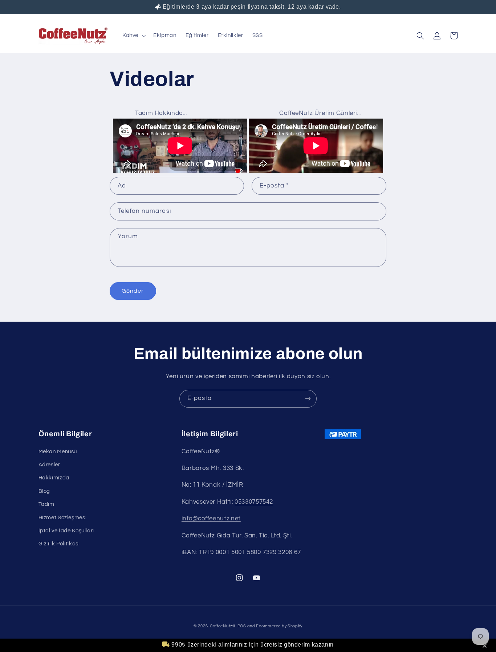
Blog (44, 491)
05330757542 (254, 502)
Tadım (46, 504)
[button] (485, 646)
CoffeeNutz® (223, 626)
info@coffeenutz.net (211, 518)
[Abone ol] (308, 399)
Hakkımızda (53, 477)
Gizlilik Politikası (59, 543)
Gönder (133, 291)
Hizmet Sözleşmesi (62, 517)
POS (241, 626)
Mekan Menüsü (57, 451)
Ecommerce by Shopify (279, 626)
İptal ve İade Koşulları (66, 530)
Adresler (49, 464)
